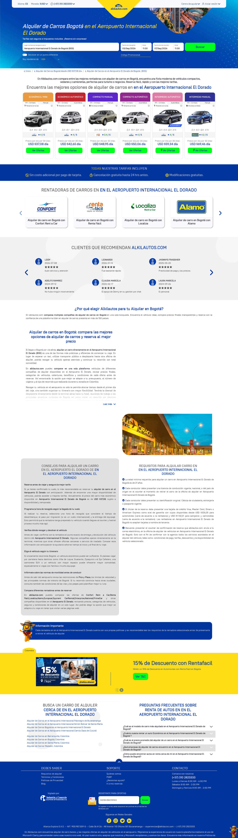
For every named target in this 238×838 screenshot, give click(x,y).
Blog (43, 783)
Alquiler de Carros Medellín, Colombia (45, 746)
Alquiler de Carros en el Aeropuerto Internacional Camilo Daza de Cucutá (61, 730)
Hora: (144, 45)
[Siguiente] (211, 272)
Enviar (145, 800)
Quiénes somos (114, 774)
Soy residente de (31, 59)
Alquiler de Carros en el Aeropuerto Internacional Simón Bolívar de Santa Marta (65, 724)
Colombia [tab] (29, 650)
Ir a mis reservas (115, 783)
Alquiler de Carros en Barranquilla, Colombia (48, 736)
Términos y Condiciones (52, 777)
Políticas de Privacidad (52, 780)
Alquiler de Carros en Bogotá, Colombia (45, 739)
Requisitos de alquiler (51, 774)
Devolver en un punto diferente (43, 55)
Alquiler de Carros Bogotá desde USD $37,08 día (58, 71)
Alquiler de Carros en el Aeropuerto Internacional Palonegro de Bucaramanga (64, 721)
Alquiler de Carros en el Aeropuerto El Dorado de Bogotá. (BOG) (116, 71)
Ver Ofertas (38, 150)
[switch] (25, 55)
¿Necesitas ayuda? (116, 780)
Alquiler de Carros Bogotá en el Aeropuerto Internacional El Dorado (59, 727)
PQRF (109, 777)
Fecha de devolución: (161, 45)
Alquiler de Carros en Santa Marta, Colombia (48, 743)
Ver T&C (140, 676)
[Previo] (26, 272)
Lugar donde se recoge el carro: (35, 45)
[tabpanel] (119, 670)
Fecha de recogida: (129, 45)
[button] (23, 4)
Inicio (28, 71)
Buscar (200, 47)
